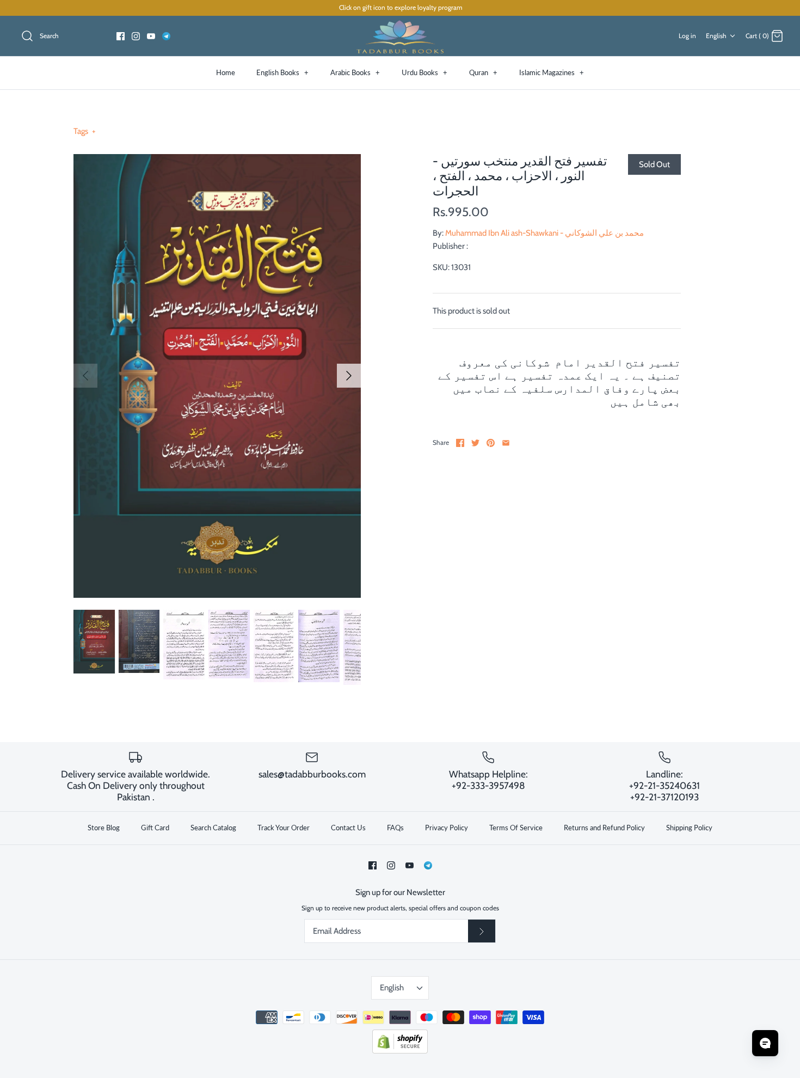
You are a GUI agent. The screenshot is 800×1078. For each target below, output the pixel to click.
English (716, 36)
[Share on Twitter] (475, 443)
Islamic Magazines (551, 72)
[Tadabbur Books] (400, 36)
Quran (483, 72)
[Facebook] (120, 36)
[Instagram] (136, 36)
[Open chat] (765, 1043)
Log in (687, 36)
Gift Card (155, 827)
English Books (282, 72)
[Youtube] (151, 36)
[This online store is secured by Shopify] (400, 1051)
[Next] (349, 376)
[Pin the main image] (491, 443)
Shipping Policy (689, 827)
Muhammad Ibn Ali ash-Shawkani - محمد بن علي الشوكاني (544, 233)
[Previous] (85, 376)
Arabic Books (355, 72)
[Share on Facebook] (460, 443)
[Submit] (481, 931)
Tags (84, 131)
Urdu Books (424, 72)
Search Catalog (213, 827)
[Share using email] (506, 443)
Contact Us (348, 827)
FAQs (395, 827)
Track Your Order (283, 827)
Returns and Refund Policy (604, 827)
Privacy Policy (446, 827)
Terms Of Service (516, 827)
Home (225, 72)
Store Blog (104, 827)
